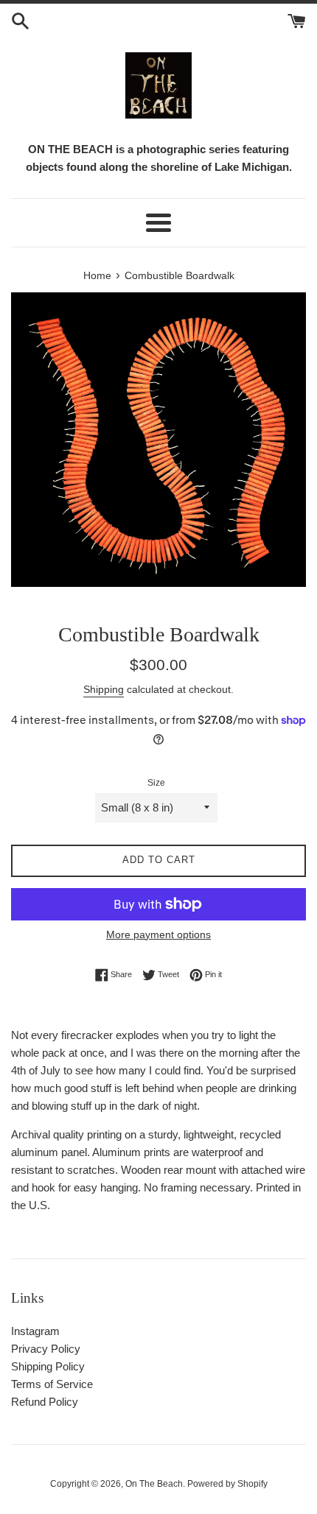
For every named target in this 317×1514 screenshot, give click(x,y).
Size (156, 783)
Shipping (103, 689)
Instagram (35, 1331)
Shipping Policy (48, 1366)
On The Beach (154, 1484)
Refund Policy (44, 1401)
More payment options (158, 934)
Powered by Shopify (227, 1484)
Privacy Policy (45, 1348)
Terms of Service (52, 1384)
